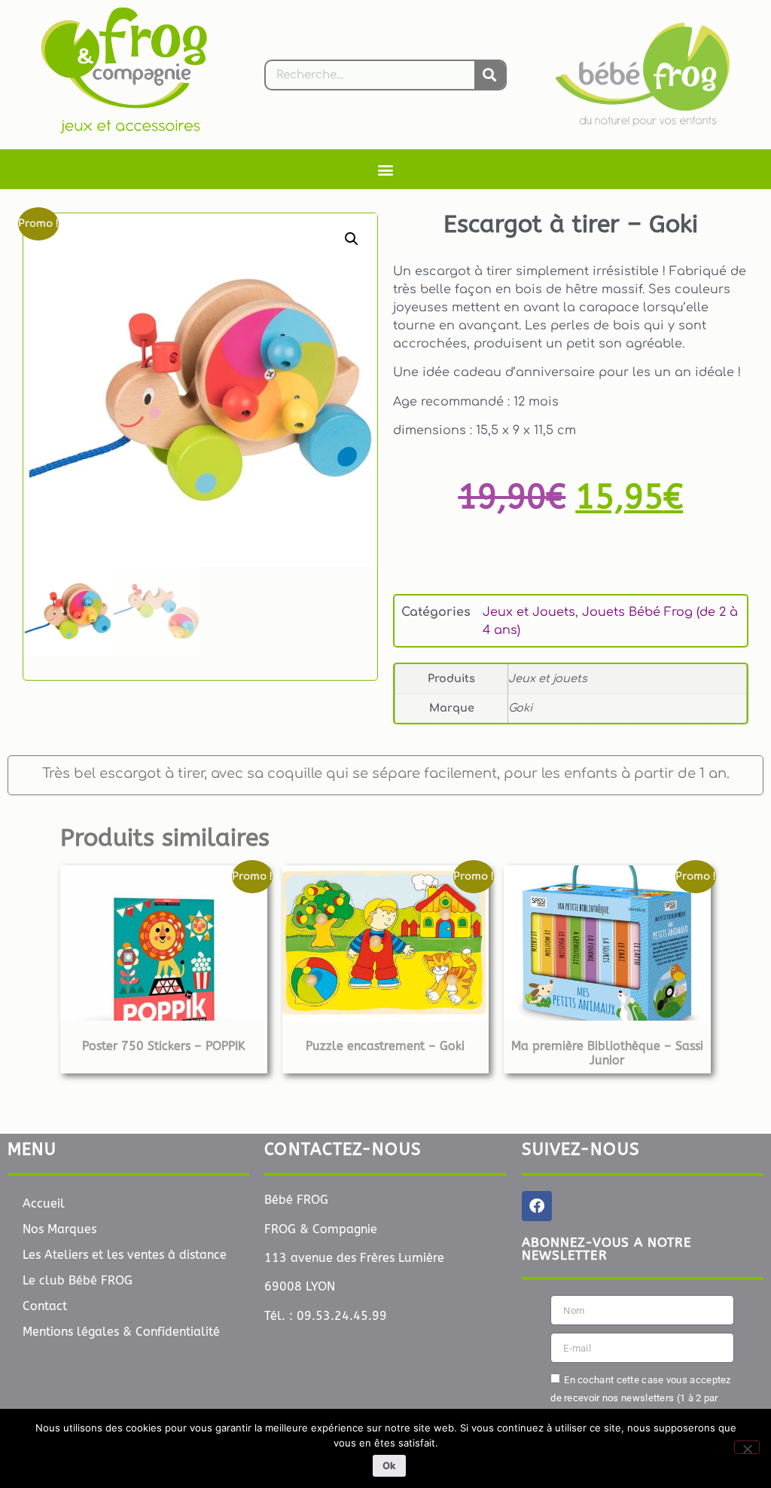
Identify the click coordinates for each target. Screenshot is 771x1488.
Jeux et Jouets (529, 612)
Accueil (44, 1203)
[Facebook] (537, 1206)
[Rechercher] (489, 75)
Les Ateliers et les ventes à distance (125, 1255)
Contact (45, 1306)
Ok (389, 1465)
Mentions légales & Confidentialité (121, 1331)
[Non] (747, 1447)
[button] (385, 169)
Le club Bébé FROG (78, 1280)
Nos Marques (59, 1229)
